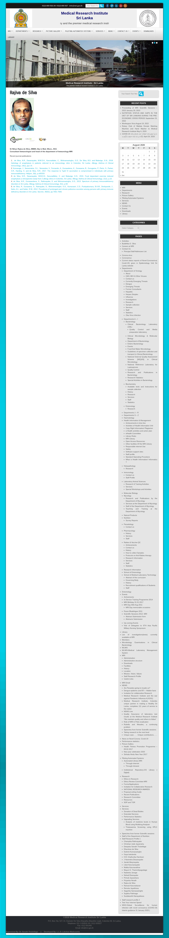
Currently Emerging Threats (136, 281)
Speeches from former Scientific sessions (140, 730)
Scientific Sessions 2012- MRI (135, 614)
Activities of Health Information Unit (139, 426)
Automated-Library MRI (133, 761)
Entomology (130, 406)
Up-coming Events (131, 623)
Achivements (129, 597)
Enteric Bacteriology (135, 344)
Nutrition (127, 518)
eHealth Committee (133, 433)
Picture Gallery (53, 31)
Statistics (129, 313)
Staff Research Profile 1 (131, 839)
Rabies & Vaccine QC (132, 542)
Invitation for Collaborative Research (138, 787)
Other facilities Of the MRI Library (139, 444)
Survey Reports (132, 520)
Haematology (129, 418)
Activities (125, 241)
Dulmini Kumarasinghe (133, 852)
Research (37, 31)
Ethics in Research (131, 779)
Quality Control (133, 370)
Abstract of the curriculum (136, 578)
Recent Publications (131, 795)
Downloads (149, 31)
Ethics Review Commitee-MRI (135, 782)
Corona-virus (127, 255)
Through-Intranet (132, 766)
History (130, 392)
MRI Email (126, 683)
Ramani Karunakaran (132, 886)
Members (125, 640)
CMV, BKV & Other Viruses (136, 276)
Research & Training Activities (137, 484)
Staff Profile (130, 478)
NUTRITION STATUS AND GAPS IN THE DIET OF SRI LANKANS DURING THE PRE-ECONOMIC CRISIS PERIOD (139, 115)
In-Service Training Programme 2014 (138, 600)
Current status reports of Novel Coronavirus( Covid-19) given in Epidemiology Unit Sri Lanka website (139, 263)
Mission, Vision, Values (133, 674)
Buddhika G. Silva (129, 244)
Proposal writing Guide (133, 792)
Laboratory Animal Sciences (135, 481)
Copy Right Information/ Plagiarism (139, 428)
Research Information (134, 558)
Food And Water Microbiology (139, 349)
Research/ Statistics (135, 378)
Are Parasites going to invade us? (137, 688)
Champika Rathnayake (133, 841)
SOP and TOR (129, 802)
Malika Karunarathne (132, 867)
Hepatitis (129, 292)
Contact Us (123, 31)
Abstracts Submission (134, 619)
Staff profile (130, 454)
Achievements (131, 545)
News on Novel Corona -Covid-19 (135, 739)
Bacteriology (130, 322)
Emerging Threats (133, 287)
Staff (127, 310)
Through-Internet (132, 763)
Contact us (130, 279)
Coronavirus (127, 258)
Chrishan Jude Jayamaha (134, 844)
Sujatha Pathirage (131, 893)
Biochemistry (131, 384)
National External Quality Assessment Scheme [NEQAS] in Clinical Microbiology (142, 359)
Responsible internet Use (135, 446)
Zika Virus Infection (133, 315)
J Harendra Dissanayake (133, 860)
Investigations (131, 300)
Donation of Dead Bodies (133, 811)
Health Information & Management (137, 420)
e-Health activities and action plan (139, 431)
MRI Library (130, 439)
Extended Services (131, 814)
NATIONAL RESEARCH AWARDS (137, 789)
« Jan (122, 175)
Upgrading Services (131, 819)
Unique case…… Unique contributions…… (140, 735)
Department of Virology (133, 271)
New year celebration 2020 (134, 752)
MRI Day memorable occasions (138, 607)
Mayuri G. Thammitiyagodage (135, 870)
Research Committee (132, 797)
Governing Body (132, 580)
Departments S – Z (131, 415)
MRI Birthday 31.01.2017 (133, 602)
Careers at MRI (128, 246)
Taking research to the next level (136, 732)
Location (127, 671)
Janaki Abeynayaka (131, 862)
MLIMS (125, 648)
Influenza (129, 297)
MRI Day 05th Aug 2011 (133, 605)
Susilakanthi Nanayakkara (134, 896)
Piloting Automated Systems (78, 31)
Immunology (128, 472)
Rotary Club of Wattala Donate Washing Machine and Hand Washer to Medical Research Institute (139, 128)
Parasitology (128, 524)
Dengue (129, 284)
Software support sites (134, 452)
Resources (128, 800)
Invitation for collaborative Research (138, 693)
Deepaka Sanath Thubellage (135, 847)
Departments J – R (131, 413)
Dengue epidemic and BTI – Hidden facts (140, 691)
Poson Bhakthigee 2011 (133, 611)
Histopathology (129, 466)
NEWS (110, 31)
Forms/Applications (131, 784)
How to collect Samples (135, 553)
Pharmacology (129, 531)
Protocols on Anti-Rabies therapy (138, 555)
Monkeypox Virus (128, 123)
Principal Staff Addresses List (135, 251)
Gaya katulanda (130, 854)
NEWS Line (128, 711)
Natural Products (130, 515)
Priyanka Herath (130, 880)
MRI (9, 31)
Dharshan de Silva (131, 849)
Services (99, 31)
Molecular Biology (131, 493)
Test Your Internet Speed (131, 903)
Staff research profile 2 (131, 900)
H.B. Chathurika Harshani (134, 857)
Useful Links (128, 679)
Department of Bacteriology (138, 341)
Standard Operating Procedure (138, 457)
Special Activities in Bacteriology (140, 380)
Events (136, 31)
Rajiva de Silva (129, 883)
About (128, 273)
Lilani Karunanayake (132, 865)
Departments (22, 31)
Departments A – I (131, 319)
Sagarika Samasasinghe (133, 891)
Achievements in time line (136, 423)
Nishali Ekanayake (131, 875)
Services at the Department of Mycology (141, 504)
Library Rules (131, 436)
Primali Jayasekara (131, 878)
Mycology (127, 496)
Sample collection (132, 305)
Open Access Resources (135, 441)
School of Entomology (132, 572)
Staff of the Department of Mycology (140, 506)
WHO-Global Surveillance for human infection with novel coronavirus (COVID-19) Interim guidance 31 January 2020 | (139, 907)
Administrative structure (133, 661)
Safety (128, 449)
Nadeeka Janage (130, 873)
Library (11, 37)
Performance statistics (130, 741)
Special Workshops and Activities (138, 489)
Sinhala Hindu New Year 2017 (135, 754)
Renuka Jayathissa (131, 888)
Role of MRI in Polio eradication (136, 722)
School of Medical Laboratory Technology (140, 575)
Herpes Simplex (132, 294)
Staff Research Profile (132, 676)
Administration (129, 658)
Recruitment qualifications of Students (140, 585)
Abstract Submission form (136, 616)
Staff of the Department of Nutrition (135, 836)
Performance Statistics (132, 817)
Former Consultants (133, 289)
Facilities (127, 666)
